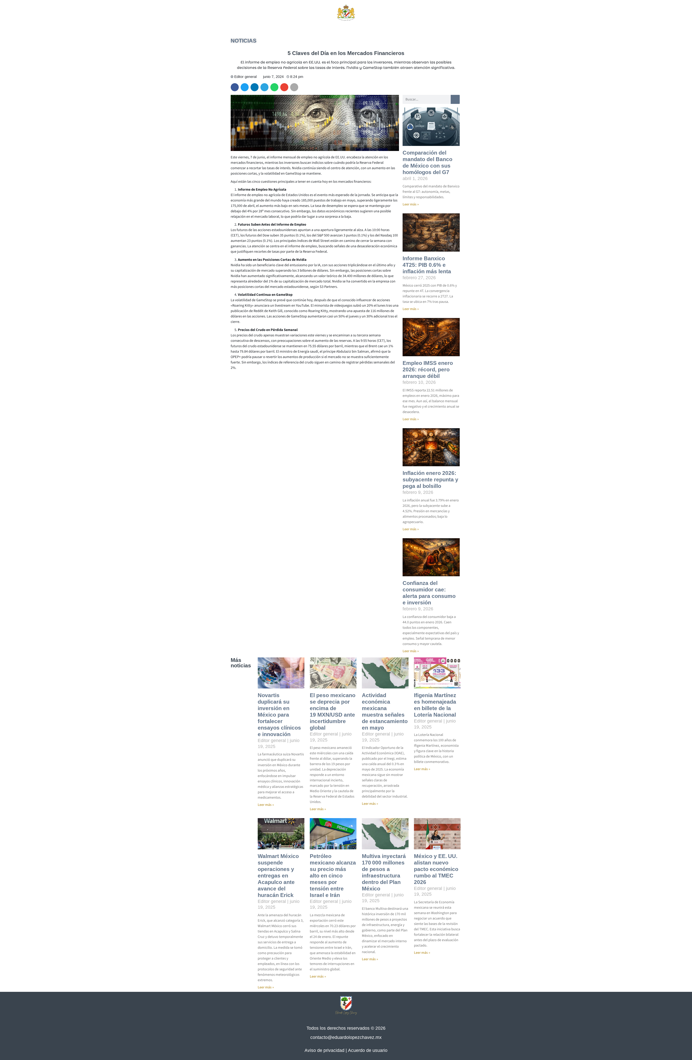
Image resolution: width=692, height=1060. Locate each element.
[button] (423, 12)
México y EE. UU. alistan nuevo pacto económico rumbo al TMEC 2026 (436, 869)
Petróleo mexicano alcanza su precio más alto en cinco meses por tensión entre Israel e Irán (333, 875)
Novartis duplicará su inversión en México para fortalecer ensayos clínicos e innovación (279, 714)
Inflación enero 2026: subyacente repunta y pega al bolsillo (430, 479)
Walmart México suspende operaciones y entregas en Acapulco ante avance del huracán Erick (278, 875)
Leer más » (411, 204)
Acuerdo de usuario (367, 1050)
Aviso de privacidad (324, 1050)
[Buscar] (455, 99)
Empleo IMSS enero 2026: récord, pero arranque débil (428, 369)
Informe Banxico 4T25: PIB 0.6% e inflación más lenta (427, 264)
